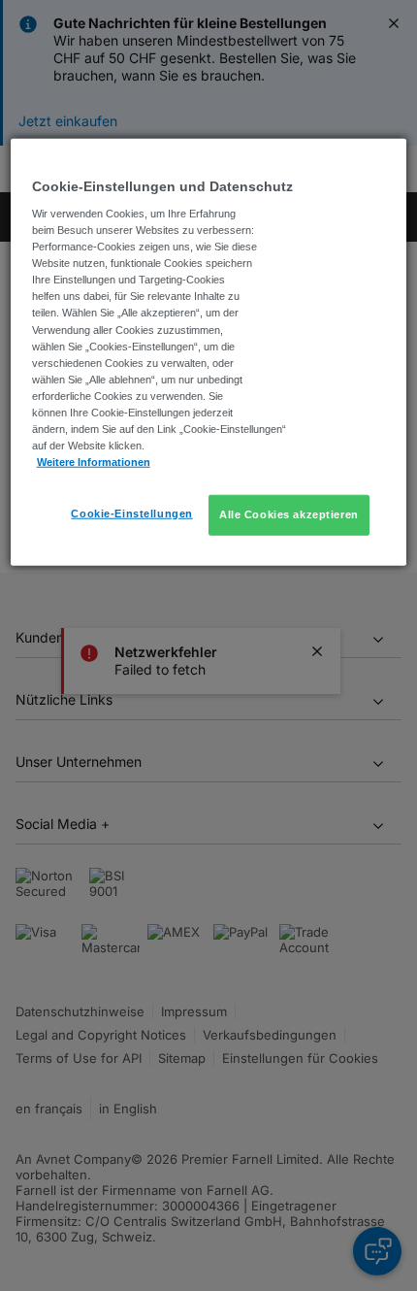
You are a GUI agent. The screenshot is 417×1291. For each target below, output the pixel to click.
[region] (209, 352)
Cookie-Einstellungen (131, 513)
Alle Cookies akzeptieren (289, 514)
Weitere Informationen (93, 462)
